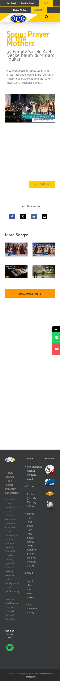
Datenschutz (49, 673)
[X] (22, 216)
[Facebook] (12, 216)
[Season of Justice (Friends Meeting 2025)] (16, 250)
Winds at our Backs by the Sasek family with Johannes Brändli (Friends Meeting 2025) (30, 539)
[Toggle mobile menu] (53, 17)
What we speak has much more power (30, 585)
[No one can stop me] (43, 271)
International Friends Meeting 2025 (30, 472)
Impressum (31, 676)
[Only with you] (16, 271)
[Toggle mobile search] (46, 17)
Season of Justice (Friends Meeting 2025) (30, 496)
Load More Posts (30, 293)
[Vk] (34, 216)
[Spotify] (10, 647)
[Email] (44, 216)
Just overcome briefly (30, 608)
